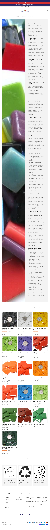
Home (7, 495)
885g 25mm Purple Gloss (23, 352)
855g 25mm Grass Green (39, 424)
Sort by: (34, 307)
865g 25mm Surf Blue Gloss (24, 401)
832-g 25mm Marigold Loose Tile (39, 329)
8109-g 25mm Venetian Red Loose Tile (39, 353)
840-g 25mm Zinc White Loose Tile (25, 329)
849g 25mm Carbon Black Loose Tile (8, 329)
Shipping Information (7, 507)
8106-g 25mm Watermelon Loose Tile (8, 402)
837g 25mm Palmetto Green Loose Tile (9, 425)
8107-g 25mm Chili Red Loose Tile (25, 377)
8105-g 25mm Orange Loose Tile (9, 377)
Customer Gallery (19, 495)
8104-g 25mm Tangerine (38, 377)
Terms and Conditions (8, 509)
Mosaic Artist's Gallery (19, 499)
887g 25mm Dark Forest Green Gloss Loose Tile (9, 448)
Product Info (35, 296)
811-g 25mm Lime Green (8, 352)
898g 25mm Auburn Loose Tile (25, 424)
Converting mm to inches (7, 504)
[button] (3, 10)
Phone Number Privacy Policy (8, 510)
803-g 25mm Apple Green (39, 401)
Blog (19, 501)
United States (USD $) (6, 524)
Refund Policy (7, 505)
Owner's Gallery (19, 497)
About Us (7, 499)
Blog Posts (7, 497)
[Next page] (30, 458)
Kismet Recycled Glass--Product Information (7, 502)
